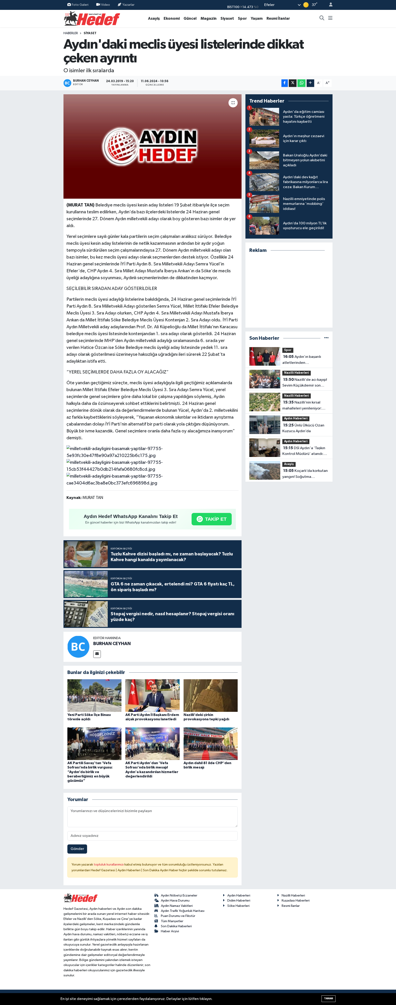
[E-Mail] (97, 654)
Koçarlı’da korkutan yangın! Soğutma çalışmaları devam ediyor (305, 474)
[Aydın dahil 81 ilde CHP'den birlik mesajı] (211, 744)
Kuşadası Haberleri (296, 900)
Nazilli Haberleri (296, 372)
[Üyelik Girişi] (329, 5)
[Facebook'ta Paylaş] (284, 83)
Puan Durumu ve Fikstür (178, 916)
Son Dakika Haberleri (176, 926)
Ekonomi (172, 18)
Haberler (70, 33)
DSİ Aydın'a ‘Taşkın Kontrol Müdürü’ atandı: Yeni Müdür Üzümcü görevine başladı (303, 451)
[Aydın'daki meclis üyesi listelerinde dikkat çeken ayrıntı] (152, 146)
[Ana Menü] (330, 19)
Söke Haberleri (238, 906)
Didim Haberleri (238, 900)
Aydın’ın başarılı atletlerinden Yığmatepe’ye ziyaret (301, 360)
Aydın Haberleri (296, 418)
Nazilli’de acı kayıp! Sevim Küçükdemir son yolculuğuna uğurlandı (304, 383)
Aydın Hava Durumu (175, 900)
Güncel (190, 18)
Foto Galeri (80, 4)
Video (105, 4)
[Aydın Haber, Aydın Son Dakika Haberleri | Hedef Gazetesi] (92, 18)
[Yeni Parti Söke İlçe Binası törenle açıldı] (94, 695)
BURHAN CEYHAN (112, 643)
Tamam (328, 998)
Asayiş (154, 18)
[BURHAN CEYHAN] (78, 647)
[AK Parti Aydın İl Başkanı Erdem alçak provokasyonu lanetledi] (152, 695)
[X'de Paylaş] (293, 83)
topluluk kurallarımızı (109, 864)
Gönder (77, 849)
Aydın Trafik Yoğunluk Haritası (182, 911)
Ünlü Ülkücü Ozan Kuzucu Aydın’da (303, 428)
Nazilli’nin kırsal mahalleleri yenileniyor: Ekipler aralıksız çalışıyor (302, 405)
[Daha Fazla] (310, 83)
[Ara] (322, 19)
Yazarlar (128, 4)
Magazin (209, 18)
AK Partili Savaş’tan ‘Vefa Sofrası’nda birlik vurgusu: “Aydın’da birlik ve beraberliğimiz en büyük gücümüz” (90, 771)
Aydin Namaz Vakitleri (177, 906)
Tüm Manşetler (172, 921)
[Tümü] (326, 338)
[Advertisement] (289, 290)
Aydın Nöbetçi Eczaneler (179, 895)
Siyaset (227, 18)
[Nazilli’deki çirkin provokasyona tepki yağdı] (211, 695)
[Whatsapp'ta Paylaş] (301, 83)
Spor (242, 18)
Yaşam (257, 18)
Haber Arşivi (170, 931)
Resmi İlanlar (278, 18)
